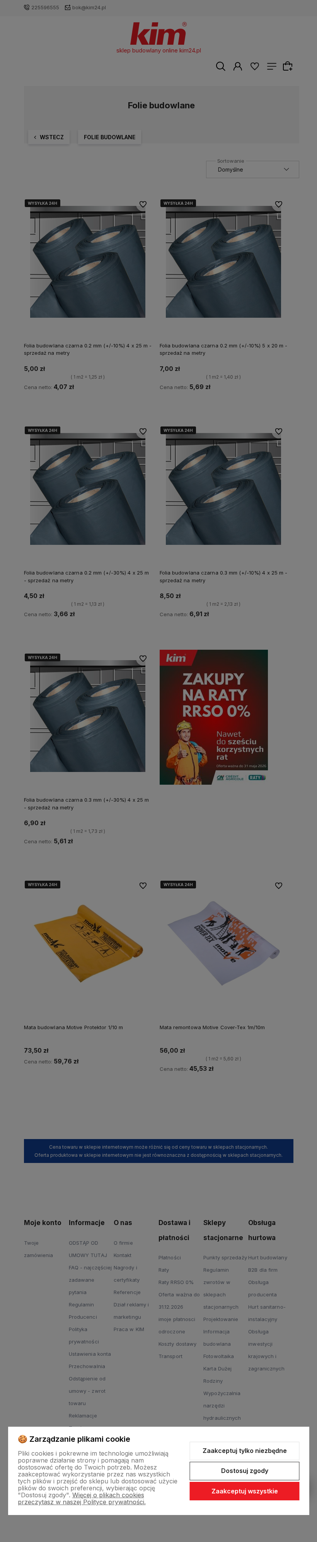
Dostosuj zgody (244, 1471)
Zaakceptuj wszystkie (244, 1491)
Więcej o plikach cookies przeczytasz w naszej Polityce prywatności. (82, 1498)
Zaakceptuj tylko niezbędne (245, 1450)
